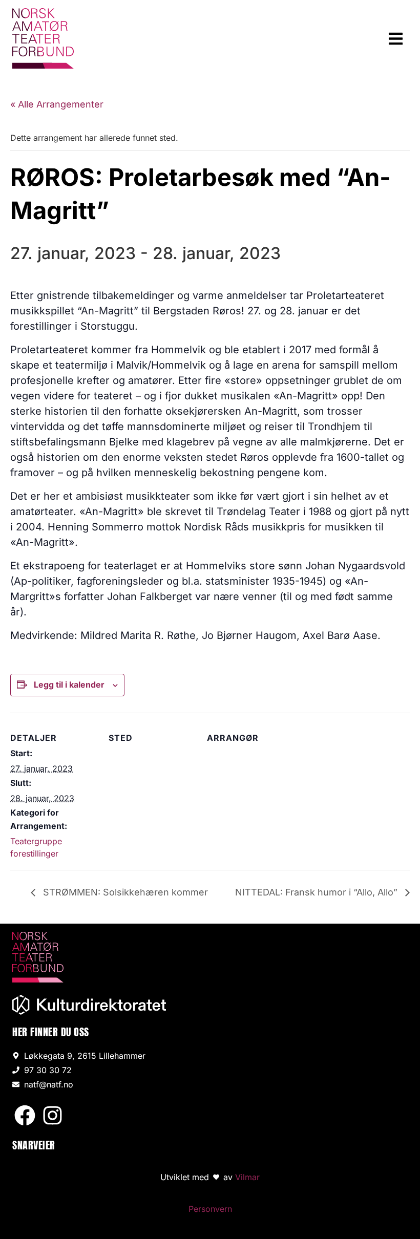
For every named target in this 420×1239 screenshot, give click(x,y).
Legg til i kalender (69, 684)
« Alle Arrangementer (56, 104)
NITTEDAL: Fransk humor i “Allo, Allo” (317, 892)
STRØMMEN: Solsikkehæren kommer (124, 892)
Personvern (210, 1209)
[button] (396, 39)
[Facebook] (24, 1115)
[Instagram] (52, 1115)
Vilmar (247, 1177)
